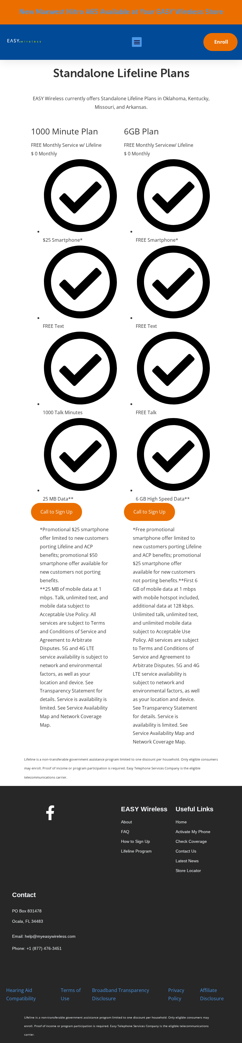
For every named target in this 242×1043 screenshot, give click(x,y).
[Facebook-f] (50, 812)
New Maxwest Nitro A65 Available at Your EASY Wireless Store (121, 12)
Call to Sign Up (56, 512)
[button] (137, 42)
